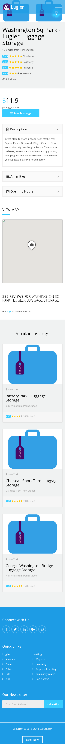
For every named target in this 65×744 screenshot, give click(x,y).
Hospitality (41, 664)
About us (10, 659)
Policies (9, 669)
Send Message (22, 113)
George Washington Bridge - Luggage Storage (30, 567)
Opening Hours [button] (21, 191)
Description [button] (18, 129)
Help (8, 673)
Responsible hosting (46, 669)
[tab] (32, 129)
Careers (9, 664)
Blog (8, 678)
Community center (45, 673)
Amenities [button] (17, 176)
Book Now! (32, 739)
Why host (40, 659)
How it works (42, 678)
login (9, 311)
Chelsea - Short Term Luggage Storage (32, 482)
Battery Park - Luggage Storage (26, 398)
